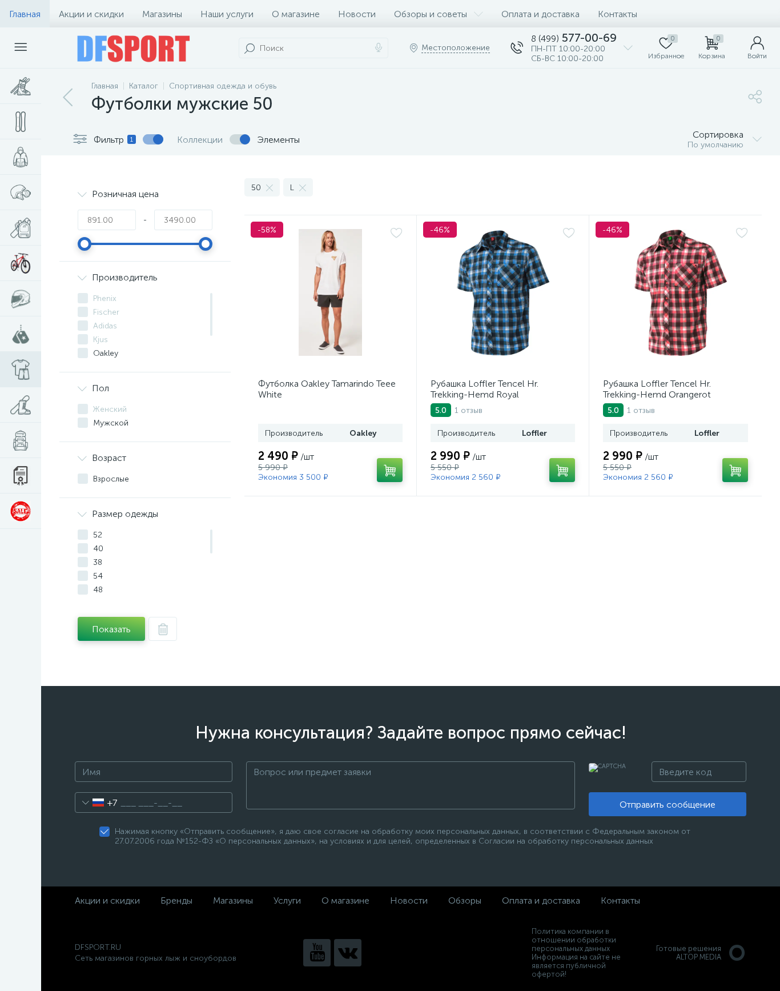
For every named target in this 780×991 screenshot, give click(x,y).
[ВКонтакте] (347, 952)
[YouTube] (317, 952)
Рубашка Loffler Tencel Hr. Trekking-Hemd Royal (484, 389)
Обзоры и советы (430, 14)
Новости (357, 14)
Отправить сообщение (667, 804)
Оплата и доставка (540, 14)
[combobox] (96, 802)
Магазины (162, 14)
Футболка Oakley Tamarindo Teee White (327, 389)
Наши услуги (227, 14)
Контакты (617, 14)
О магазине (296, 14)
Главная (25, 14)
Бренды (176, 900)
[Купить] (390, 470)
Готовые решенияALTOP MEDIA (688, 952)
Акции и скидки (91, 14)
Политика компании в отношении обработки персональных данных (574, 940)
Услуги (287, 900)
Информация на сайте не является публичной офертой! (576, 965)
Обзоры (464, 900)
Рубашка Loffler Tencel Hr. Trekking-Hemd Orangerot (657, 389)
